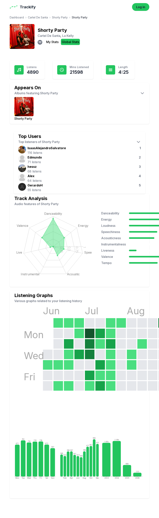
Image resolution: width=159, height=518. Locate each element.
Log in (140, 7)
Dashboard (17, 17)
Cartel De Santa (38, 17)
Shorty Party (60, 17)
